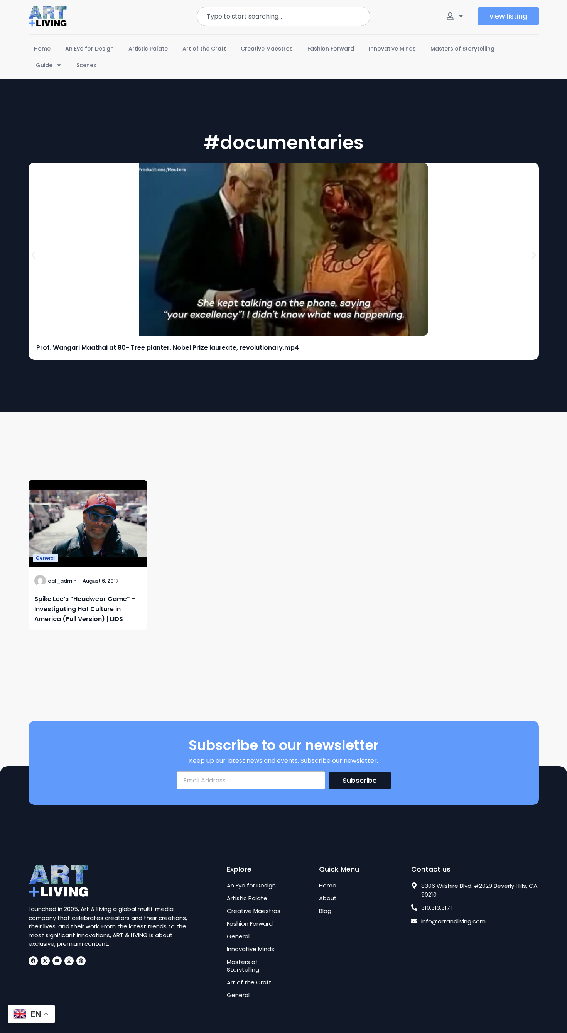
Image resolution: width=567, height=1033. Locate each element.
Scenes (86, 65)
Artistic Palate (148, 48)
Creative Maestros (267, 48)
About (328, 898)
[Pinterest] (81, 960)
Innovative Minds (392, 48)
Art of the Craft (204, 48)
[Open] (461, 16)
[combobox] (283, 16)
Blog (325, 911)
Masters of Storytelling (462, 48)
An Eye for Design (89, 48)
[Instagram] (69, 960)
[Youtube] (57, 960)
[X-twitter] (45, 960)
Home (42, 48)
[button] (33, 255)
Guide (44, 65)
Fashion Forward (330, 48)
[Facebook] (33, 960)
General (45, 558)
